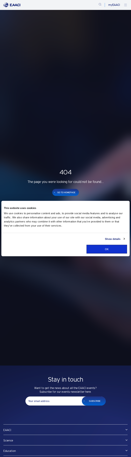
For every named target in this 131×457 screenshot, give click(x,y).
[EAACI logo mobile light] (11, 5)
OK (107, 249)
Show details (112, 238)
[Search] (100, 5)
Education (9, 451)
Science (8, 440)
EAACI (7, 430)
